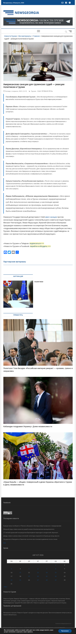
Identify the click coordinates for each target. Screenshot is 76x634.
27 (38, 580)
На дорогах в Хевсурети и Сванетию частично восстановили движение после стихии (30, 539)
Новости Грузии (9, 627)
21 (47, 576)
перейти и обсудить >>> (40, 246)
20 (38, 576)
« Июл (5, 587)
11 (20, 572)
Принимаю (65, 631)
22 (56, 576)
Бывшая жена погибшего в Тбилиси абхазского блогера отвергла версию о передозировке (32, 526)
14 (47, 572)
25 (20, 580)
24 (11, 580)
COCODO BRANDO (60, 627)
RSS (4, 543)
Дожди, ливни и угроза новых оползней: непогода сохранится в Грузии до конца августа (31, 536)
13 (38, 572)
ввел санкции (51, 217)
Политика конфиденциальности (63, 623)
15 (56, 572)
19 (29, 576)
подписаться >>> (36, 243)
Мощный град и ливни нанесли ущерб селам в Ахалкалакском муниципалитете (28, 529)
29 (56, 580)
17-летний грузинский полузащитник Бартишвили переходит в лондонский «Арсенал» (30, 532)
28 (47, 580)
